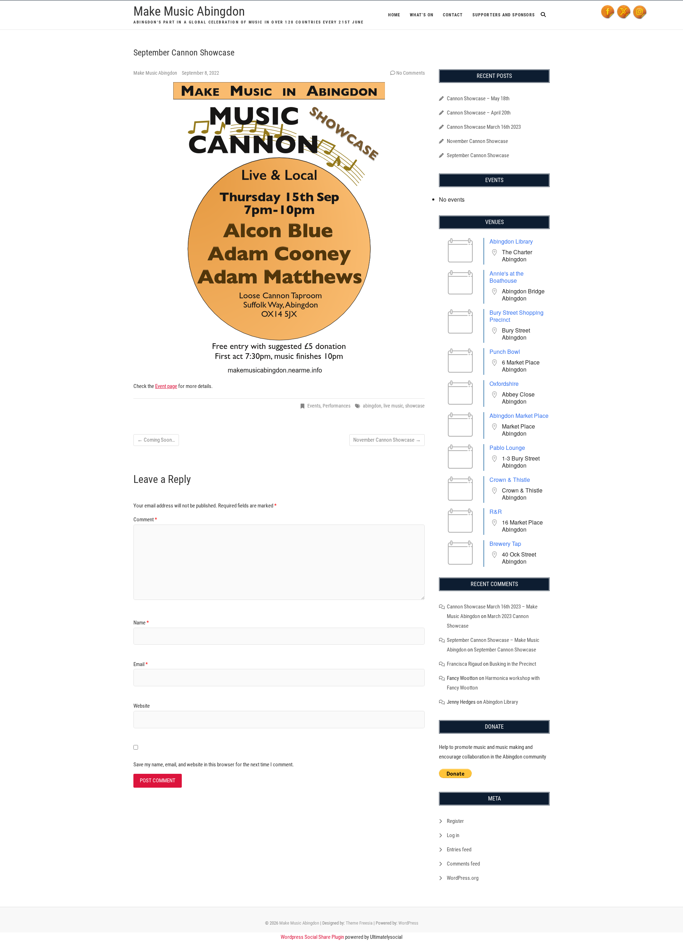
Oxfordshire (504, 383)
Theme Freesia (359, 923)
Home (394, 14)
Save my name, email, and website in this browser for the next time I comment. (213, 764)
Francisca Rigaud (464, 664)
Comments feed (463, 864)
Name (141, 622)
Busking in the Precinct (512, 664)
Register (455, 821)
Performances (336, 406)
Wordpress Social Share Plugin (313, 937)
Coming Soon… (156, 440)
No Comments (410, 73)
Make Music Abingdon (189, 11)
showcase (415, 406)
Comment (145, 519)
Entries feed (459, 849)
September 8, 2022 (200, 73)
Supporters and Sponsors (503, 14)
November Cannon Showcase (387, 440)
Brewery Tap (505, 543)
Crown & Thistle (509, 479)
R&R (495, 511)
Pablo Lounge (507, 447)
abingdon (372, 406)
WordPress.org (462, 878)
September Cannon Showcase (478, 155)
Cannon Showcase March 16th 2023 (484, 127)
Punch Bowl (504, 351)
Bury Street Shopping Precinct (516, 316)
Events (314, 406)
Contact (453, 14)
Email (140, 664)
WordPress (408, 923)
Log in (453, 835)
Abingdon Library (511, 241)
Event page (166, 386)
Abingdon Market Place (519, 415)
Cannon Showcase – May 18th (478, 98)
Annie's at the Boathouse (506, 276)
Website (141, 706)
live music (393, 406)
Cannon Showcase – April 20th (478, 113)
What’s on (421, 14)
